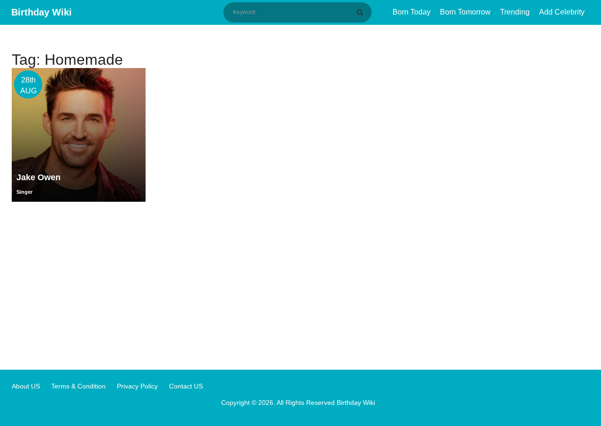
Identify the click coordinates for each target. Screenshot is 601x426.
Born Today (412, 12)
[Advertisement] (300, 285)
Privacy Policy (137, 386)
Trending (515, 12)
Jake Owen (38, 177)
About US (26, 386)
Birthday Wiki (41, 12)
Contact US (186, 386)
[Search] (361, 12)
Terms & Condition (78, 386)
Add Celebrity (562, 12)
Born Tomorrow (465, 12)
